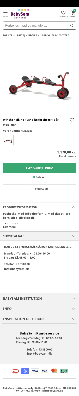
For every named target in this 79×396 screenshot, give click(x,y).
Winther (10, 124)
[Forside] (20, 13)
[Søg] (72, 25)
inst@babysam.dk (16, 269)
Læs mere (9, 227)
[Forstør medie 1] (39, 77)
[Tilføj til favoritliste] (72, 120)
